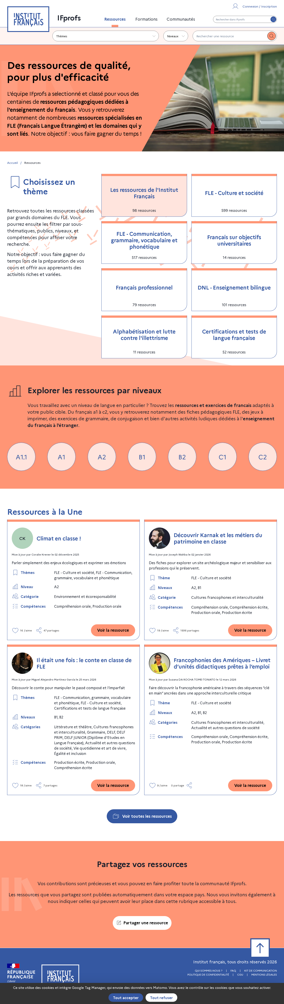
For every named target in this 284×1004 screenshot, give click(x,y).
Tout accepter (126, 997)
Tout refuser (161, 997)
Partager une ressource (145, 922)
